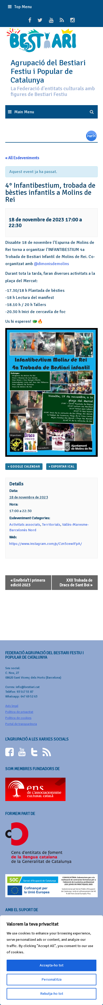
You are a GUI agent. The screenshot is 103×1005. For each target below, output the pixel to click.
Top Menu (23, 6)
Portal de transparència (21, 724)
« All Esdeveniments (22, 157)
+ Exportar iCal (61, 466)
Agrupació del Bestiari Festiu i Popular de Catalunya (48, 71)
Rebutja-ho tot (51, 993)
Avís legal (11, 706)
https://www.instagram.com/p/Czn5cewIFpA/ (45, 543)
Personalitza (51, 979)
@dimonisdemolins (51, 263)
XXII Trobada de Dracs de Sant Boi (76, 582)
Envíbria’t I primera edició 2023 (28, 582)
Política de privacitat (19, 712)
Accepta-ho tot (51, 965)
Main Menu (24, 112)
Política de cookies (18, 718)
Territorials (51, 524)
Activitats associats (24, 524)
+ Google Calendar (24, 466)
